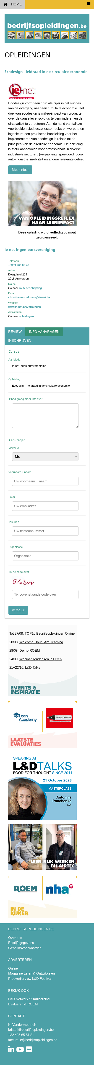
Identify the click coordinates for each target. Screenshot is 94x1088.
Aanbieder (14, 359)
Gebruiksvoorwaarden (24, 948)
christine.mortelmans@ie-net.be (29, 297)
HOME (16, 4)
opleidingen (26, 316)
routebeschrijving (30, 288)
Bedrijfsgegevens (21, 943)
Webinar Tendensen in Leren (40, 659)
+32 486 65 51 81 (21, 1035)
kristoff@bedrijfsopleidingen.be (31, 1030)
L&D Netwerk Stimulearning (29, 999)
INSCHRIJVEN (19, 340)
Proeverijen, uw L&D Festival (29, 978)
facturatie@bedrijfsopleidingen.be (32, 1040)
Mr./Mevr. (13, 448)
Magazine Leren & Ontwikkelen (31, 973)
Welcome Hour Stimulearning (41, 642)
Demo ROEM (29, 650)
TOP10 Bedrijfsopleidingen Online (50, 633)
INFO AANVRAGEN (44, 332)
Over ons (15, 938)
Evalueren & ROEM (23, 1004)
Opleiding (14, 379)
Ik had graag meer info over (25, 399)
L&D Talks (32, 667)
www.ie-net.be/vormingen (24, 307)
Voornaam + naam (19, 472)
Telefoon (13, 522)
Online (13, 968)
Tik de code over (18, 572)
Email (12, 497)
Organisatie (15, 547)
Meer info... (20, 170)
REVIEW (15, 332)
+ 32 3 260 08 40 (18, 265)
